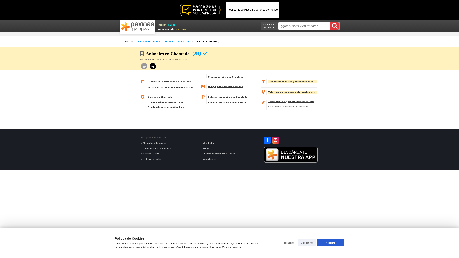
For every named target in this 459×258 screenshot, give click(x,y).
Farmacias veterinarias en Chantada (169, 81)
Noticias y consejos (152, 159)
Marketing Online (151, 154)
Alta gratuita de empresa (155, 143)
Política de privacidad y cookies (219, 154)
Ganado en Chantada (160, 97)
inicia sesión (165, 29)
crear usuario (180, 29)
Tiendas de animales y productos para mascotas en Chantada (292, 81)
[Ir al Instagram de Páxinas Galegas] (275, 140)
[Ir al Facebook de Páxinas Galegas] (267, 140)
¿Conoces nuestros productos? (157, 148)
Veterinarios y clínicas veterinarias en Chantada (292, 92)
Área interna (210, 159)
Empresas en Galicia (147, 41)
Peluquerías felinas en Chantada (227, 102)
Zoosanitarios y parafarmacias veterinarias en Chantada (292, 101)
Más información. (232, 246)
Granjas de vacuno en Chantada (166, 107)
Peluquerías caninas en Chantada (227, 97)
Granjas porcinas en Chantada (225, 77)
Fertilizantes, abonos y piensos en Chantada (172, 87)
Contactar (209, 143)
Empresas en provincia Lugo (175, 41)
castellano (163, 25)
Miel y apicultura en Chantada (225, 86)
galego (171, 25)
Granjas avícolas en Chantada (165, 102)
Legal (207, 148)
